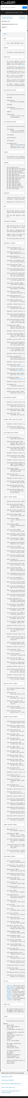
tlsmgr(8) (9, 998)
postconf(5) (10, 994)
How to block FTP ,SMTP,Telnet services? (11, 1083)
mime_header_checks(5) (21, 370)
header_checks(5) (20, 366)
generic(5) (9, 985)
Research (22, 17)
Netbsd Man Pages (7, 17)
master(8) (23, 64)
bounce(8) (9, 991)
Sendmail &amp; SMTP (7, 1076)
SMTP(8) (5, 34)
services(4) (17, 146)
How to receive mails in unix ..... (9, 1087)
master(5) (9, 995)
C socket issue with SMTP (8, 1080)
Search (24, 7)
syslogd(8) (9, 999)
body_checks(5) (20, 378)
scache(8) (9, 992)
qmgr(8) (9, 989)
